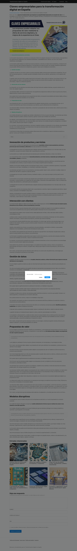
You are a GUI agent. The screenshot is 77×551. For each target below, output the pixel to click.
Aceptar (47, 277)
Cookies (40, 277)
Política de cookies (38, 274)
